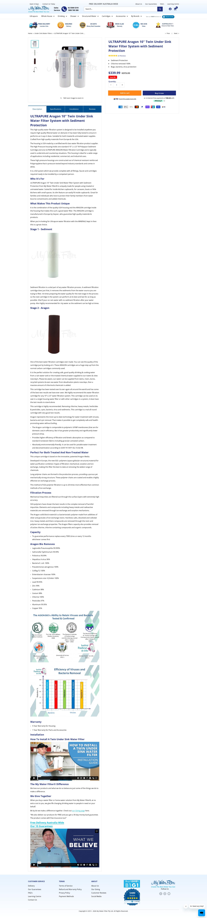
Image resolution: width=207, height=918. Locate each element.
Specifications (55, 109)
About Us (138, 4)
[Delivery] (41, 25)
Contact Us (32, 900)
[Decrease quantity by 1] (111, 85)
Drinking (61, 16)
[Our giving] (141, 25)
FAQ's (162, 4)
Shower (73, 16)
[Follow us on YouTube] (168, 893)
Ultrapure (34, 16)
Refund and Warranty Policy (70, 889)
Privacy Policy (64, 893)
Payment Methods (66, 896)
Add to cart (124, 93)
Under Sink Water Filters (43, 33)
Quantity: (112, 81)
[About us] (166, 25)
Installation (74, 109)
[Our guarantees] (91, 25)
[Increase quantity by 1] (122, 85)
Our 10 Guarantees (41, 826)
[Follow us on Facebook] (160, 893)
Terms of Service (65, 886)
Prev (168, 33)
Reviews (92, 109)
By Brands (135, 16)
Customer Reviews (98, 893)
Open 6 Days (34, 4)
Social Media (96, 896)
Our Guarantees (151, 4)
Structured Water (89, 16)
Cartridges (106, 16)
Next (175, 33)
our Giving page (78, 810)
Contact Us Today (48, 4)
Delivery (31, 886)
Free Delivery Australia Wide (47, 822)
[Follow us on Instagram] (164, 893)
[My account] (170, 9)
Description (37, 109)
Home (30, 33)
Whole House (46, 16)
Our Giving (95, 889)
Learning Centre (173, 4)
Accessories (121, 16)
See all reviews (159, 16)
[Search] (160, 9)
